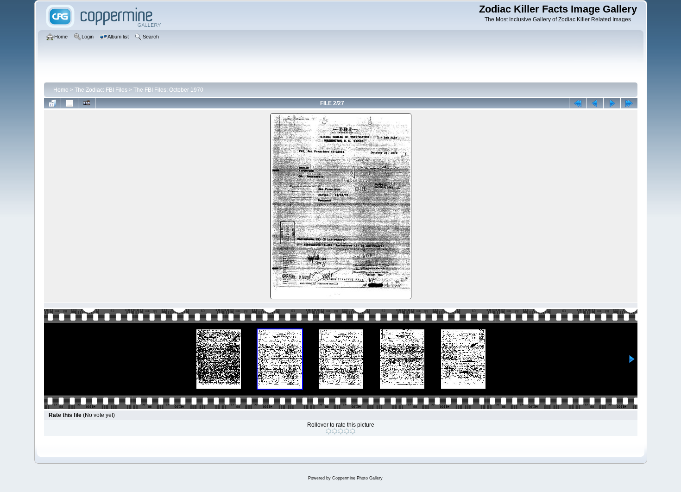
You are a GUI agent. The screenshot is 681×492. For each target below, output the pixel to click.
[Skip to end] (629, 103)
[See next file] (612, 103)
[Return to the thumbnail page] (52, 103)
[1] (329, 431)
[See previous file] (594, 103)
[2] (335, 431)
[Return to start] (577, 103)
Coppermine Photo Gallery (357, 478)
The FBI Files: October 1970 (168, 90)
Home (61, 90)
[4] (347, 431)
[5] (353, 431)
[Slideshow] (86, 103)
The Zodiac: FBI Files (101, 90)
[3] (341, 431)
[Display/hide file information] (69, 103)
